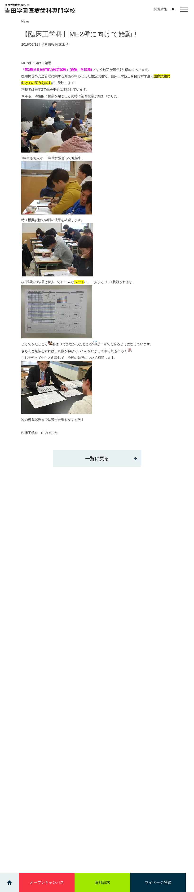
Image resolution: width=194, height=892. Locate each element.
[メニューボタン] (184, 9)
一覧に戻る (97, 458)
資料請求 (102, 882)
